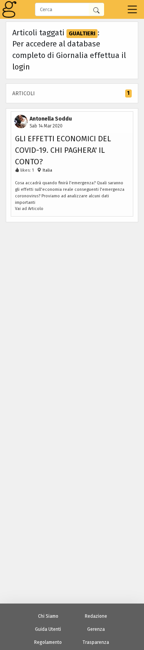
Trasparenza (96, 642)
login (21, 66)
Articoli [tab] (70, 93)
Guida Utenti (48, 629)
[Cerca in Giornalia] (96, 9)
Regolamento (48, 642)
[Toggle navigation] (132, 9)
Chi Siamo (48, 616)
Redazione (96, 616)
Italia (46, 170)
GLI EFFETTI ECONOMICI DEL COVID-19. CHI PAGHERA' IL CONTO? (63, 150)
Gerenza (96, 629)
